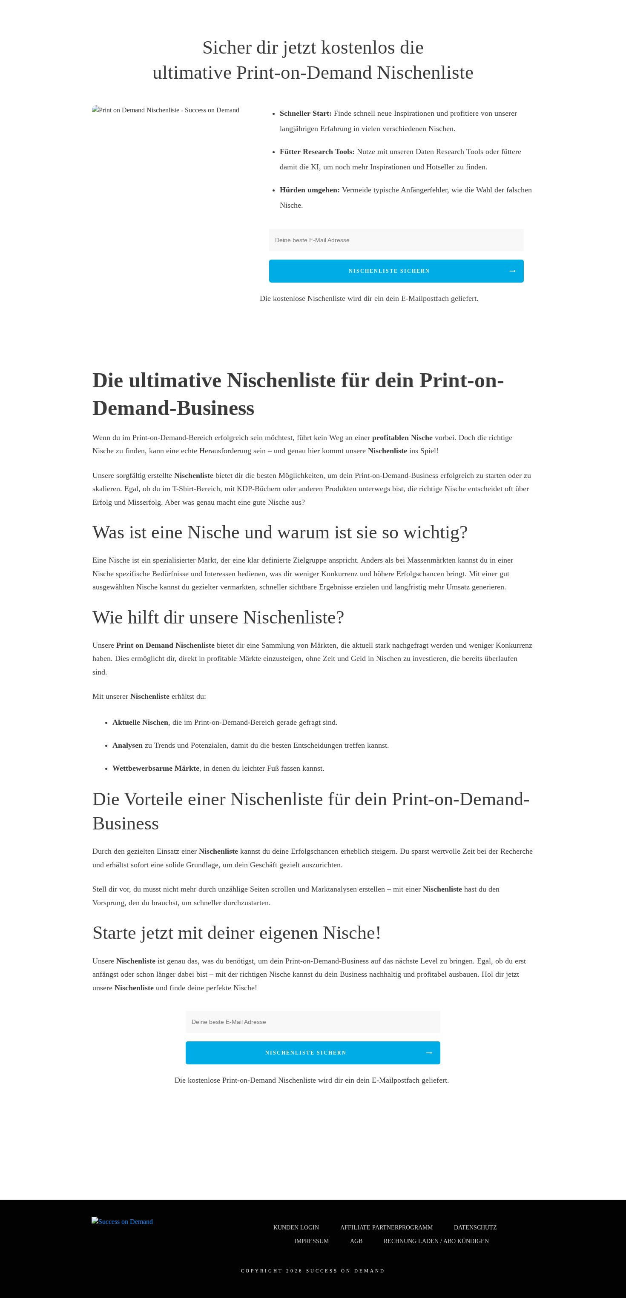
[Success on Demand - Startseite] (123, 1226)
